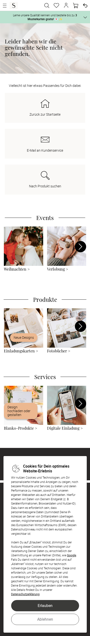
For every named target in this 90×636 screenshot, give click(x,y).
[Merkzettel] (56, 5)
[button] (66, 5)
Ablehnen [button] (45, 619)
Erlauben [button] (45, 605)
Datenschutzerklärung (25, 594)
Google (71, 555)
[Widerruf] (85, 5)
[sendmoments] (14, 5)
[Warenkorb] (75, 5)
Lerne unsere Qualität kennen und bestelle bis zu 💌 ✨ (45, 17)
